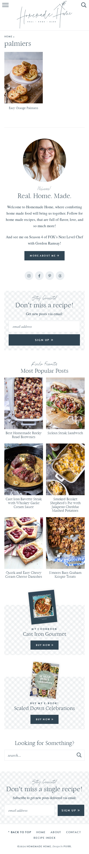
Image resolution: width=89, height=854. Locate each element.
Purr (67, 846)
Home (8, 36)
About (56, 832)
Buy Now (43, 645)
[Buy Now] (44, 607)
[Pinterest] (49, 275)
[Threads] (60, 275)
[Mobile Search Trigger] (83, 7)
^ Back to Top (19, 832)
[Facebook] (39, 275)
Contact (73, 832)
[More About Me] (44, 160)
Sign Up (43, 340)
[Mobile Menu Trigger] (6, 7)
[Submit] (79, 755)
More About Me (43, 255)
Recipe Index (44, 838)
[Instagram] (29, 275)
